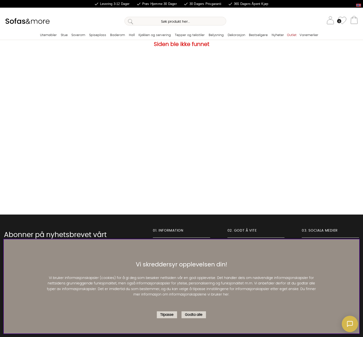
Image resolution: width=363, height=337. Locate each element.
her (226, 295)
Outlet (292, 35)
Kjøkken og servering (155, 35)
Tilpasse (167, 315)
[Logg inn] (330, 21)
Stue (64, 35)
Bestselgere (258, 35)
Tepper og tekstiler (190, 35)
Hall (132, 35)
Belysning (216, 35)
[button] (350, 324)
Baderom (117, 35)
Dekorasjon (236, 35)
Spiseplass (97, 35)
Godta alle (193, 315)
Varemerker (309, 35)
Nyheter (278, 35)
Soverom (78, 35)
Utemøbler (48, 35)
